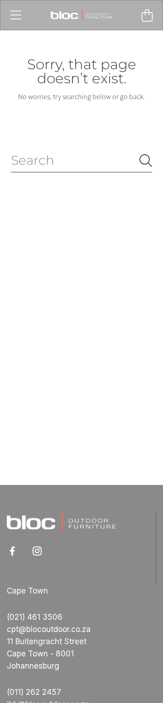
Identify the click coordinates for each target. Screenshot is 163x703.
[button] (16, 15)
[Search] (146, 161)
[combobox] (81, 160)
